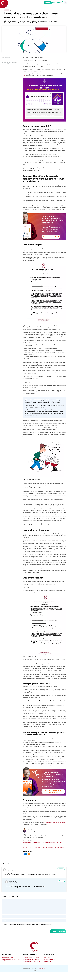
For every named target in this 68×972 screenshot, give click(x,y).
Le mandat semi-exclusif (7, 68)
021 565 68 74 (58, 2)
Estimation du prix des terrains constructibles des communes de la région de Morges (43, 847)
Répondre (61, 868)
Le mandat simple (6, 66)
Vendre (6, 10)
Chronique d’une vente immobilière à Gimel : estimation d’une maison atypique (42, 842)
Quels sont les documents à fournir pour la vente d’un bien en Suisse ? (40, 845)
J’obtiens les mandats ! (51, 237)
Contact (47, 2)
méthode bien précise (57, 810)
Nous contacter (31, 967)
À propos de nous (23, 967)
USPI (24, 75)
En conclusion (5, 72)
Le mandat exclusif (6, 70)
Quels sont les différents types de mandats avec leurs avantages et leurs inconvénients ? (9, 62)
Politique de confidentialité (42, 967)
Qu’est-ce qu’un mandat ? (8, 59)
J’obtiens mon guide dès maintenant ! (53, 791)
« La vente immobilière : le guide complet (54, 822)
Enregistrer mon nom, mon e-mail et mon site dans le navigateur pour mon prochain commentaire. (27, 924)
